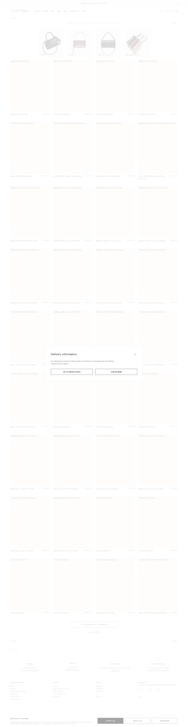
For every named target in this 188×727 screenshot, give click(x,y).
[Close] (135, 354)
